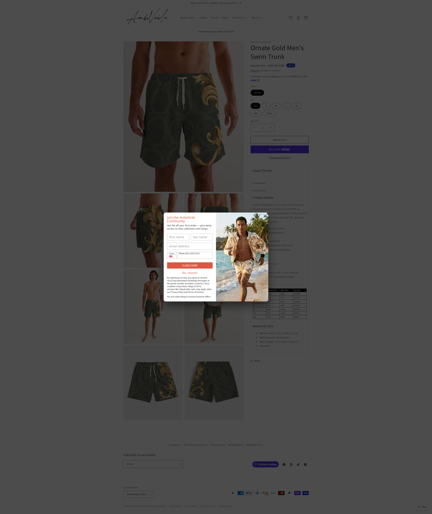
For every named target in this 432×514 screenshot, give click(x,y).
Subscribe (190, 265)
